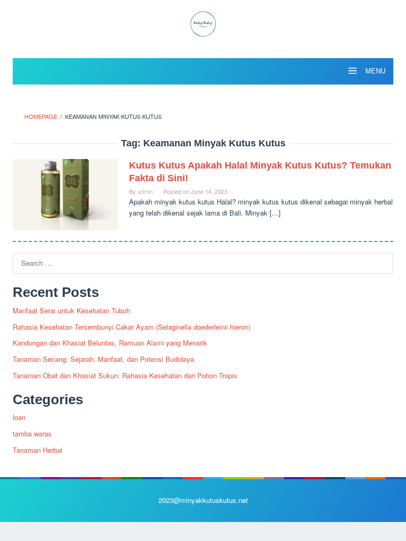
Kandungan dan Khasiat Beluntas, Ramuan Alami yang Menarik (110, 343)
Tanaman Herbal (37, 450)
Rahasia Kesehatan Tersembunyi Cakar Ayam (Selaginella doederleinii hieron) (132, 327)
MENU (374, 71)
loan (19, 417)
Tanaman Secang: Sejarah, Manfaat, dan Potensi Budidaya (103, 359)
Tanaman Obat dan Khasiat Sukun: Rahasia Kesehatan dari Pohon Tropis (125, 375)
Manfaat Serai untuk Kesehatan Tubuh (71, 310)
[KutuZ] (203, 22)
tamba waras (32, 433)
